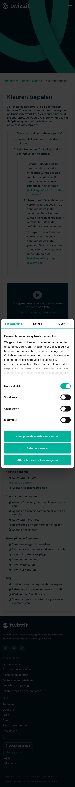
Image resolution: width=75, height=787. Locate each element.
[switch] (65, 397)
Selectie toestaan (37, 448)
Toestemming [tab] (13, 323)
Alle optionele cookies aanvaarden (37, 436)
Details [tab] (37, 323)
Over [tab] (61, 323)
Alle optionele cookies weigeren (37, 460)
